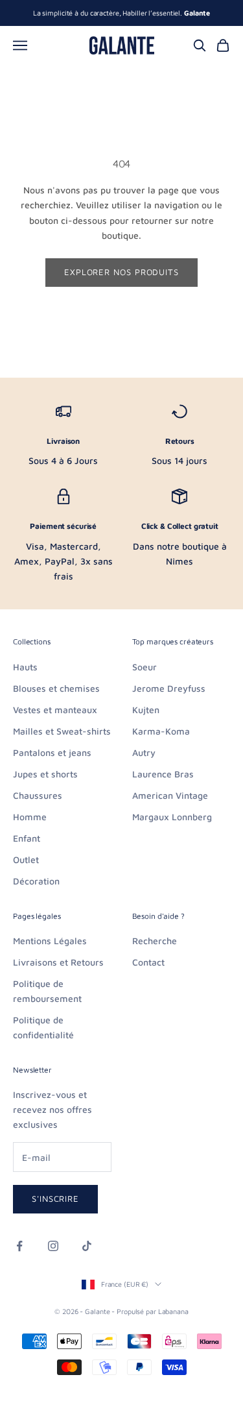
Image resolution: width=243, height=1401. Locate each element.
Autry (144, 752)
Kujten (145, 709)
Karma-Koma (161, 731)
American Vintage (170, 795)
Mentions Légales (50, 940)
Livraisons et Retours (58, 962)
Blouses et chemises (56, 688)
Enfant (26, 838)
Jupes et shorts (45, 773)
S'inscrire (55, 1198)
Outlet (26, 859)
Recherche (154, 940)
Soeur (144, 666)
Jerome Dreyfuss (168, 688)
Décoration (36, 880)
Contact (148, 962)
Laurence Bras (163, 773)
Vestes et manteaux (55, 709)
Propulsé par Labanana (153, 1311)
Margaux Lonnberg (172, 816)
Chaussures (37, 795)
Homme (30, 816)
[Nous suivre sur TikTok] (86, 1245)
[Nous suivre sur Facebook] (19, 1245)
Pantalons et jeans (52, 752)
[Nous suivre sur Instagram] (53, 1245)
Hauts (25, 666)
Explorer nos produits (121, 272)
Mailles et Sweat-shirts (62, 731)
